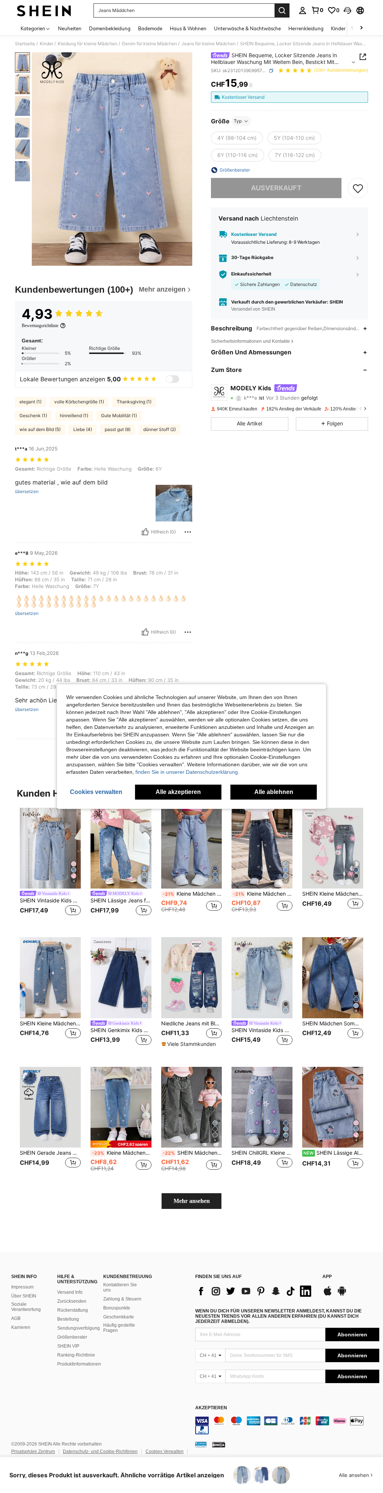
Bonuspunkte (116, 1308)
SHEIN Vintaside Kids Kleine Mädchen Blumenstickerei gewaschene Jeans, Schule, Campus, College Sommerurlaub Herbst (262, 1030)
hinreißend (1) (74, 415)
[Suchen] (282, 10)
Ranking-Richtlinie (76, 1355)
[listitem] (50, 867)
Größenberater (72, 1337)
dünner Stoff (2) (159, 429)
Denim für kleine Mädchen (149, 43)
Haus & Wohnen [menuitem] (188, 28)
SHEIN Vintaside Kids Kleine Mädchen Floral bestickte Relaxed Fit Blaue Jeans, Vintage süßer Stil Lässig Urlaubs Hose (50, 901)
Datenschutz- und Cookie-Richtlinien (100, 1451)
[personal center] (302, 10)
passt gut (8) (118, 429)
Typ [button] (238, 121)
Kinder (46, 43)
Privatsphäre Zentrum (33, 1451)
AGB (16, 1318)
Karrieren (20, 1327)
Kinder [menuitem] (338, 28)
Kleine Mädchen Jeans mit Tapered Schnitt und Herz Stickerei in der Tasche (121, 1153)
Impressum (22, 1287)
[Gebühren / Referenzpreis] (251, 84)
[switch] (172, 379)
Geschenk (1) (33, 415)
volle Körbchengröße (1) (79, 401)
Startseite (25, 43)
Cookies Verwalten (164, 1451)
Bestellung (68, 1319)
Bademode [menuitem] (150, 28)
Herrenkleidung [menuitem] (306, 28)
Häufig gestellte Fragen (119, 1328)
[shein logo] (44, 10)
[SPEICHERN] (358, 188)
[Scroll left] (352, 28)
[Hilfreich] (145, 531)
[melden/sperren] (187, 531)
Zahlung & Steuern (122, 1299)
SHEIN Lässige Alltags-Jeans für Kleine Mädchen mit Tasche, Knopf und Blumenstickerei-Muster (333, 1153)
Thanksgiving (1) (134, 401)
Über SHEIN (23, 1296)
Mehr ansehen (192, 1201)
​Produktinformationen (79, 1364)
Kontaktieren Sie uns (120, 1287)
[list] (255, 1291)
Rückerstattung (72, 1310)
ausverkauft (276, 188)
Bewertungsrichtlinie (40, 325)
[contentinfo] (287, 1425)
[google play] (342, 1294)
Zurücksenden (71, 1301)
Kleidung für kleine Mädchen (87, 43)
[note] (189, 1044)
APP (327, 1276)
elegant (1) (30, 401)
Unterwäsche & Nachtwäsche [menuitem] (247, 28)
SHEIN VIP (68, 1346)
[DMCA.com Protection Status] (218, 1444)
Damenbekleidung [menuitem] (110, 28)
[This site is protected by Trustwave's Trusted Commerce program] (200, 1444)
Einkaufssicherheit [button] (251, 274)
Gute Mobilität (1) (119, 415)
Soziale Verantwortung (26, 1307)
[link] (317, 10)
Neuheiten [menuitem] (70, 28)
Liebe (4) (82, 429)
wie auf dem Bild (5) (40, 429)
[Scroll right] (361, 28)
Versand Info (70, 1292)
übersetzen (27, 491)
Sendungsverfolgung (78, 1328)
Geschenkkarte (118, 1317)
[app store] (327, 1294)
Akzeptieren (211, 1408)
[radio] (237, 138)
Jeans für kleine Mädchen (208, 43)
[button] (347, 10)
